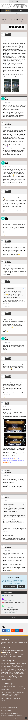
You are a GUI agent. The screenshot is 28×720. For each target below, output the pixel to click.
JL (25, 669)
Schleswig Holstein (12, 675)
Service (19, 675)
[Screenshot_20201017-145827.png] (15, 85)
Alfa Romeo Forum (12, 695)
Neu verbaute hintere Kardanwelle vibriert (14, 602)
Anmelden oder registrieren (16, 1)
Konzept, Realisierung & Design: (11, 715)
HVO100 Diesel (7, 606)
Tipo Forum (3, 686)
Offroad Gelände (15, 672)
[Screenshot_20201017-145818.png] (7, 85)
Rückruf (21, 673)
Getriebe (3, 668)
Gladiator (8, 668)
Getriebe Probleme (8, 595)
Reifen (6, 673)
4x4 (2, 663)
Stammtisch (3, 676)
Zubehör (9, 679)
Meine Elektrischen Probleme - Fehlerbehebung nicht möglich (11, 610)
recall (2, 673)
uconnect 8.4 (9, 677)
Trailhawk (10, 676)
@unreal (9, 485)
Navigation (3, 672)
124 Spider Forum (11, 686)
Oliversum (6, 612)
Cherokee (23, 663)
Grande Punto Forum (19, 688)
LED (9, 670)
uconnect (3, 677)
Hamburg (22, 668)
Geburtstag (8, 666)
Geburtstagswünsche (17, 666)
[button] (25, 1)
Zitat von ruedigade (9, 288)
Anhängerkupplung (11, 663)
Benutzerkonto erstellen (9, 586)
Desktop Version (14, 617)
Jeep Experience (12, 669)
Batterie (18, 663)
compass (10, 665)
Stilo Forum (10, 688)
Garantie (3, 666)
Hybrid (2, 669)
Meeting (17, 670)
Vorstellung (16, 677)
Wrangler (22, 677)
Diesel (14, 665)
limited (12, 670)
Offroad (9, 672)
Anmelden (21, 586)
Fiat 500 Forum (20, 686)
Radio (22, 672)
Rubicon (16, 673)
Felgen (23, 665)
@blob (4, 130)
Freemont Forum (5, 689)
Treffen (15, 676)
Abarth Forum (10, 694)
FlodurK (5, 607)
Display (18, 665)
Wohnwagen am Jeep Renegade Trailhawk (13, 599)
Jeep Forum (17, 694)
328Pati (5, 604)
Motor (21, 670)
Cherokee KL (4, 665)
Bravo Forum (4, 688)
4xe (4, 663)
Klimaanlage (4, 670)
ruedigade (4, 21)
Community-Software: (9, 713)
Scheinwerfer (4, 675)
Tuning (19, 676)
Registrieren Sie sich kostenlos (12, 581)
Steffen (5, 600)
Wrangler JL (3, 679)
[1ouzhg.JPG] (14, 426)
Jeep (6, 669)
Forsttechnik (6, 596)
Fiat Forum (3, 694)
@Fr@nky (5, 319)
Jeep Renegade (20, 669)
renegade (11, 673)
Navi (25, 670)
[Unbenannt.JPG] (14, 439)
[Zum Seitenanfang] (26, 718)
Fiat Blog (3, 700)
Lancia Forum (4, 695)
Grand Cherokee (15, 668)
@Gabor (5, 553)
